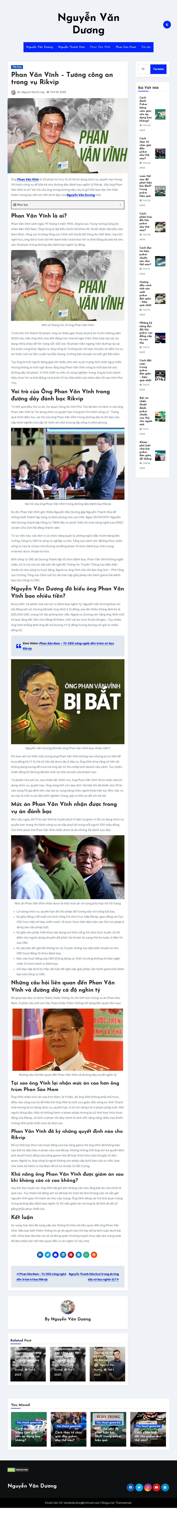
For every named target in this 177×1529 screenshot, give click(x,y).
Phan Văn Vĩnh (100, 47)
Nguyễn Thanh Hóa (71, 47)
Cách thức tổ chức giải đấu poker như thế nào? (68, 1436)
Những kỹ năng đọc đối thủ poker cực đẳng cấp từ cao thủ (145, 333)
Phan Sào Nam (126, 47)
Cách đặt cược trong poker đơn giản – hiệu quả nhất (145, 370)
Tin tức (146, 47)
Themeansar (123, 1502)
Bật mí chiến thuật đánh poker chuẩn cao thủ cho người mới (145, 411)
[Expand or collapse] (120, 205)
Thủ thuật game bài (29, 1422)
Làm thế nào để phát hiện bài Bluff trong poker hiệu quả (145, 186)
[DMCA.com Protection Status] (18, 1469)
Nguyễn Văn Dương (39, 47)
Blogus (106, 1502)
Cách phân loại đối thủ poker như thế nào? (148, 1436)
